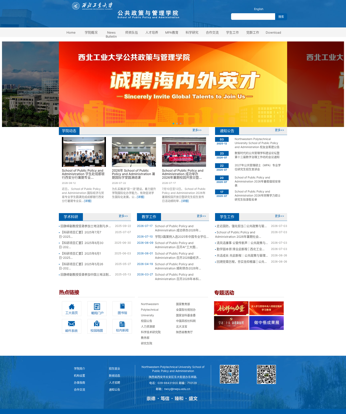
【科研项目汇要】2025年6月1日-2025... (80, 256)
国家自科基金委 (186, 315)
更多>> (197, 130)
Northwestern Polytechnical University (150, 309)
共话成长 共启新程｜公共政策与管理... (242, 255)
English (258, 9)
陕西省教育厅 (184, 332)
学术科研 (71, 217)
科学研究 (192, 32)
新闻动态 (114, 375)
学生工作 (232, 32)
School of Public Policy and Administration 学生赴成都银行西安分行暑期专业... (83, 173)
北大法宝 (181, 326)
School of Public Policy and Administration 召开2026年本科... (178, 277)
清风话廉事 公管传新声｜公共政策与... (242, 243)
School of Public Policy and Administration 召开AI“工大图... (176, 245)
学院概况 (91, 32)
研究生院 (146, 343)
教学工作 (149, 217)
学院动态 (69, 131)
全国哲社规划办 (186, 309)
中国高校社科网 (186, 320)
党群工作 (252, 32)
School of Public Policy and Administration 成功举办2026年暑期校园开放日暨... (182, 173)
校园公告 (146, 320)
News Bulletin (111, 34)
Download (273, 32)
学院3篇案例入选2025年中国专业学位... (182, 237)
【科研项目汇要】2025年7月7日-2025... (80, 234)
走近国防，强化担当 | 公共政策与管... (241, 226)
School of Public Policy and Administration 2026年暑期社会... (238, 234)
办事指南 (79, 382)
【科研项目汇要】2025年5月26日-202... (81, 266)
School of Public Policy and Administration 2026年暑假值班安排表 (258, 181)
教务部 (145, 337)
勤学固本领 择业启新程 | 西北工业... (240, 249)
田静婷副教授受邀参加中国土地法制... (85, 274)
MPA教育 (171, 32)
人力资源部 (148, 326)
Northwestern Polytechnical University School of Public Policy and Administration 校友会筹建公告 (257, 143)
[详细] (88, 200)
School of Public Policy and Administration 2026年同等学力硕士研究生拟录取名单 (258, 195)
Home (70, 32)
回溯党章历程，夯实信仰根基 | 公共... (241, 262)
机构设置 (79, 375)
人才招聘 (114, 382)
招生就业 (114, 368)
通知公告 (227, 131)
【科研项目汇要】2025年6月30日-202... (81, 245)
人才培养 (151, 32)
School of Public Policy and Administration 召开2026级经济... (178, 256)
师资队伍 (131, 32)
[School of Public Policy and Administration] (125, 10)
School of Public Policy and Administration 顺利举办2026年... (178, 266)
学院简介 (79, 368)
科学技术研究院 (151, 332)
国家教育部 (183, 304)
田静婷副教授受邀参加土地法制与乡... (85, 226)
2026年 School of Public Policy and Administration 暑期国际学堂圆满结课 (133, 173)
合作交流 (212, 32)
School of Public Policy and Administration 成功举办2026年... (178, 228)
